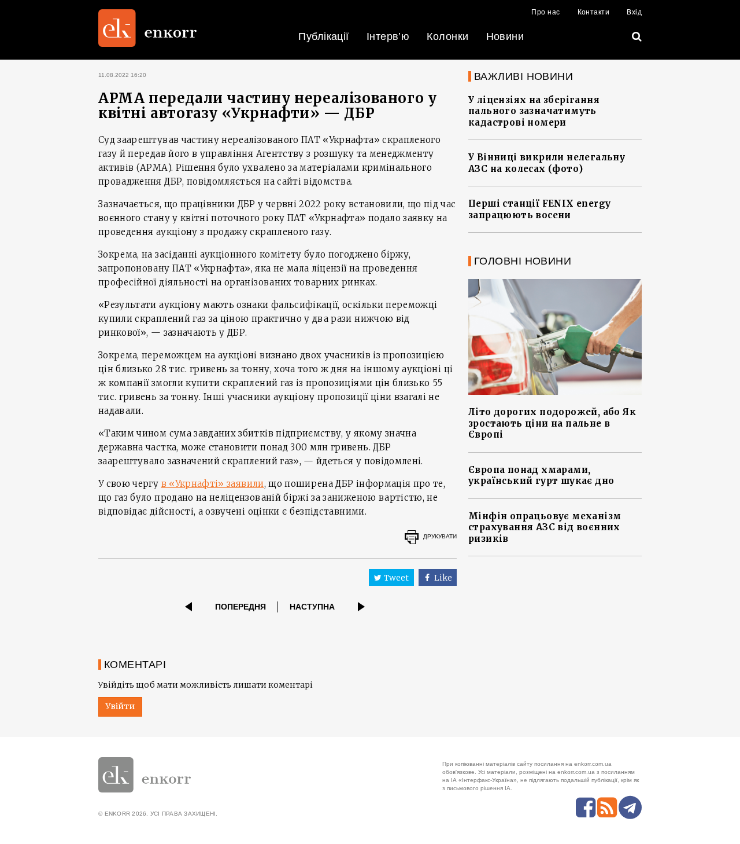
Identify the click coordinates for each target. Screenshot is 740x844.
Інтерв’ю (388, 36)
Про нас (545, 12)
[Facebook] (585, 807)
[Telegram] (630, 807)
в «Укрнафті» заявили (212, 483)
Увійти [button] (120, 706)
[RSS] (607, 807)
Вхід (634, 12)
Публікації (323, 36)
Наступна (312, 606)
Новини (505, 36)
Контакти (594, 12)
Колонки (447, 36)
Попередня (240, 606)
